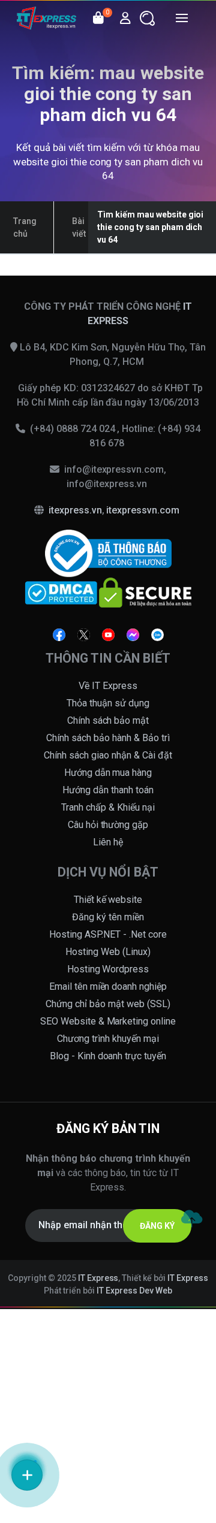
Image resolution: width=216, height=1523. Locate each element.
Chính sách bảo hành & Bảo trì (108, 738)
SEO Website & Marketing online (108, 1021)
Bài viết (79, 227)
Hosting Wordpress (108, 969)
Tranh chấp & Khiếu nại (108, 807)
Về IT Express (108, 685)
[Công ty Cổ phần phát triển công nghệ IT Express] (46, 18)
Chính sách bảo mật (108, 720)
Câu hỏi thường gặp (108, 824)
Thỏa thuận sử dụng (108, 703)
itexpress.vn (75, 510)
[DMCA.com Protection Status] (61, 591)
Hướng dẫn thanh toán (108, 790)
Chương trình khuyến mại (108, 1038)
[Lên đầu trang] (191, 1218)
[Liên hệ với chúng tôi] (27, 1475)
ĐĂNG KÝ (157, 1226)
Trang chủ (25, 227)
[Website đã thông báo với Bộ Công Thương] (108, 552)
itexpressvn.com (142, 510)
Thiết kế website (108, 899)
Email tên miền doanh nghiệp (108, 986)
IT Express (98, 1278)
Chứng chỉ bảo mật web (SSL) (108, 1004)
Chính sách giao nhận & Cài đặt (108, 755)
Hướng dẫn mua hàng (108, 772)
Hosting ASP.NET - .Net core (108, 934)
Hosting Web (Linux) (108, 951)
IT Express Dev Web (134, 1290)
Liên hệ (108, 842)
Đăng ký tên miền (108, 917)
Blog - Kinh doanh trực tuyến (108, 1056)
